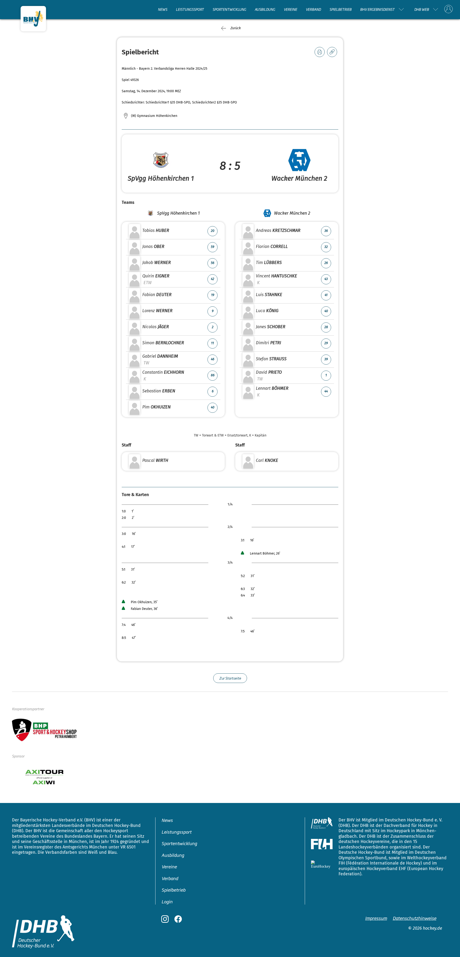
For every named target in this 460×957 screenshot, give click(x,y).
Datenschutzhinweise (414, 918)
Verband (313, 9)
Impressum (376, 918)
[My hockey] (448, 9)
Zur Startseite (230, 678)
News (162, 9)
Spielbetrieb (340, 9)
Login (166, 901)
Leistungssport (190, 9)
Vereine (290, 9)
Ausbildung (265, 9)
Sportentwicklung (229, 9)
